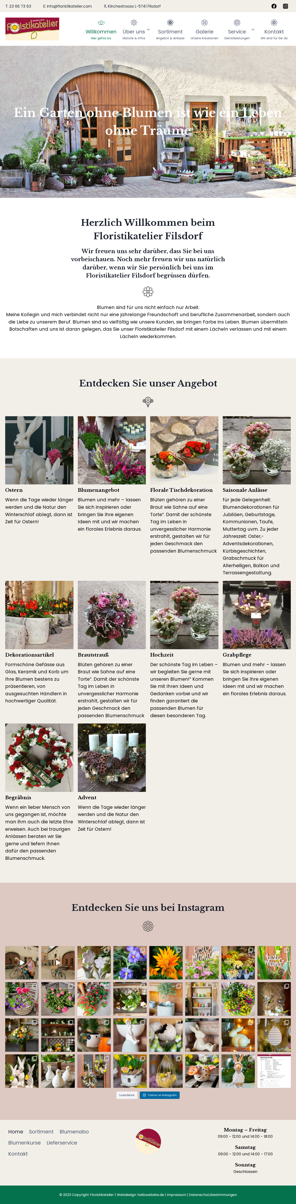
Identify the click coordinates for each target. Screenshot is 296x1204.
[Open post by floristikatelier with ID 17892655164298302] (130, 1071)
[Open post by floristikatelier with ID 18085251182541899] (238, 962)
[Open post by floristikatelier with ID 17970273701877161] (274, 999)
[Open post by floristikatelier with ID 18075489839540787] (94, 1035)
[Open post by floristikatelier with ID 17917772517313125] (22, 1035)
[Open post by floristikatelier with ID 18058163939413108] (238, 1071)
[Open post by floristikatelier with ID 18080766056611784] (94, 1071)
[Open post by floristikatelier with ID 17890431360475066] (166, 999)
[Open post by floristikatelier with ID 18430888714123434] (166, 962)
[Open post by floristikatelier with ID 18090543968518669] (274, 1071)
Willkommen (101, 34)
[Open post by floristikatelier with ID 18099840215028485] (94, 999)
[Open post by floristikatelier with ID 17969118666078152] (130, 999)
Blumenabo (74, 1131)
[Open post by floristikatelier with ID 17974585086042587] (202, 999)
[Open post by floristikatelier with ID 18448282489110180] (166, 1071)
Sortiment (170, 34)
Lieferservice (62, 1142)
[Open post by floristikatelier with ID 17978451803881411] (94, 962)
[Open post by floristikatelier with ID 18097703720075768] (202, 1035)
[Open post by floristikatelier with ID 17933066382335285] (130, 962)
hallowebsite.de (150, 1194)
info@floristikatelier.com (69, 6)
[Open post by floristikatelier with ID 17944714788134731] (274, 1035)
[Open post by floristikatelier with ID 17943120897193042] (238, 999)
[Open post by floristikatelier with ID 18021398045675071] (202, 962)
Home (15, 1131)
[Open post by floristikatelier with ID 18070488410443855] (58, 962)
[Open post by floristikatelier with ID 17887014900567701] (22, 999)
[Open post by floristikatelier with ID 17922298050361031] (274, 962)
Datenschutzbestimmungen (213, 1194)
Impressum (176, 1194)
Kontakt (274, 34)
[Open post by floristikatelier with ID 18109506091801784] (58, 1071)
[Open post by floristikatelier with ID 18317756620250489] (58, 1035)
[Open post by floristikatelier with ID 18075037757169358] (166, 1035)
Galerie (204, 34)
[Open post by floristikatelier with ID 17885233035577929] (58, 999)
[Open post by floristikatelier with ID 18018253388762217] (130, 1035)
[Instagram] (286, 6)
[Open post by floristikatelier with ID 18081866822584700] (238, 1035)
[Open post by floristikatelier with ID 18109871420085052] (22, 962)
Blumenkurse (24, 1142)
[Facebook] (274, 6)
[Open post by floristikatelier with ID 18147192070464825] (202, 1071)
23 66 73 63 (20, 6)
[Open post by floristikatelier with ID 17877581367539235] (22, 1071)
